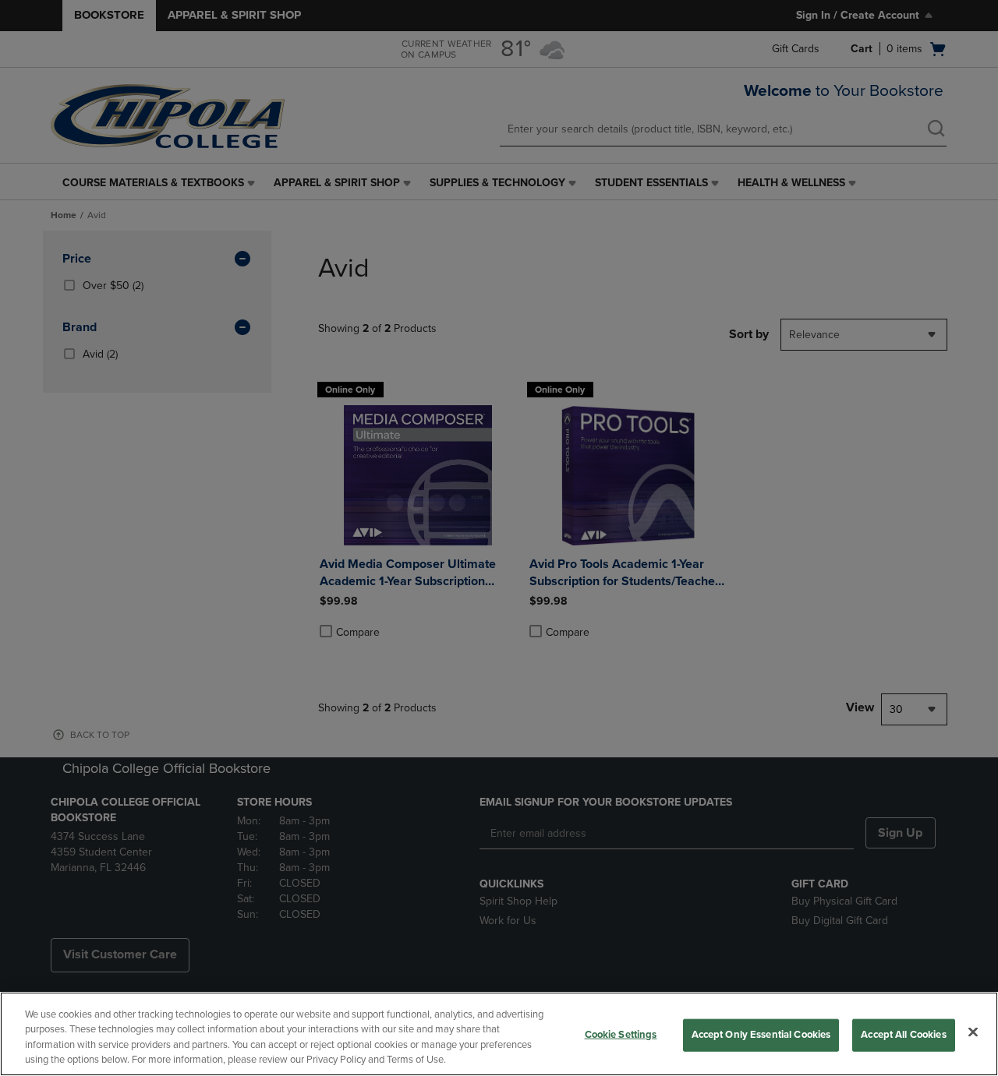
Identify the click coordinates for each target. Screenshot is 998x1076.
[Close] (973, 1031)
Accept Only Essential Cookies (761, 1034)
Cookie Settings (621, 1034)
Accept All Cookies (903, 1034)
